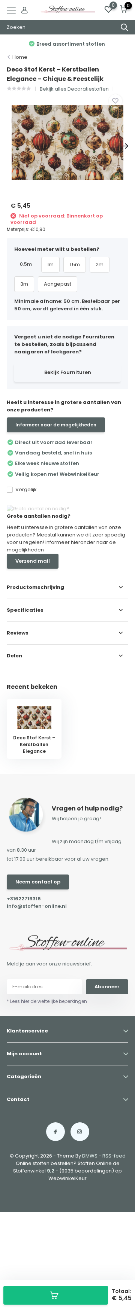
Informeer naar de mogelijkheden (55, 425)
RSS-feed (114, 1155)
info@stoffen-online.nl (37, 906)
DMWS (90, 1155)
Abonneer (107, 986)
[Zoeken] (124, 27)
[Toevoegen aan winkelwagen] (55, 1295)
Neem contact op (37, 881)
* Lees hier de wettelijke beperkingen (47, 1001)
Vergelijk (26, 489)
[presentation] (9, 146)
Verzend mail (32, 561)
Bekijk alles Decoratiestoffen (74, 88)
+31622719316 (24, 898)
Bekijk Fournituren (67, 372)
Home (19, 57)
